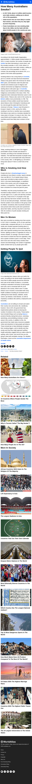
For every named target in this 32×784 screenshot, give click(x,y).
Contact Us (3, 752)
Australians (4, 304)
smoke (3, 63)
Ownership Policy (5, 766)
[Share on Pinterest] (10, 346)
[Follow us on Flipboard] (2, 771)
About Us (3, 759)
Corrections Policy (5, 764)
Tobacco (16, 107)
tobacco (24, 314)
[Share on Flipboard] (2, 346)
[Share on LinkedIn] (13, 346)
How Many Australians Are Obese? (13, 377)
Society (15, 349)
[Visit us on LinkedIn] (14, 771)
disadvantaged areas (18, 173)
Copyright (3, 757)
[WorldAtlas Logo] (9, 2)
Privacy (2, 754)
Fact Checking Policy (6, 761)
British (3, 99)
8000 (2, 82)
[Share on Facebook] (5, 346)
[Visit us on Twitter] (8, 771)
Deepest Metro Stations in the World (14, 561)
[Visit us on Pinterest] (11, 771)
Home (2, 749)
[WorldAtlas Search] (30, 2)
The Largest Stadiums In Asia (11, 516)
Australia (26, 76)
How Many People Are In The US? (12, 444)
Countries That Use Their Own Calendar (15, 538)
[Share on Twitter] (7, 346)
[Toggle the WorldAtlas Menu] (1, 2)
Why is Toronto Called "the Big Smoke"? (15, 423)
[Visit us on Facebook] (5, 771)
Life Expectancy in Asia (9, 493)
